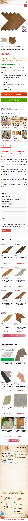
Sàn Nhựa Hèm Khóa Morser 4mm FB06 (21, 363)
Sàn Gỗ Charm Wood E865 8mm (21, 304)
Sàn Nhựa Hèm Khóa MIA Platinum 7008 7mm (20, 431)
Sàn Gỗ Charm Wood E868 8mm (21, 258)
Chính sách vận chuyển (22, 454)
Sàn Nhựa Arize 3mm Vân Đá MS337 (21, 408)
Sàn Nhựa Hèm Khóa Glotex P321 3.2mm (21, 385)
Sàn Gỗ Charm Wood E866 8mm (7, 326)
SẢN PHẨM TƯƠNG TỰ (9, 344)
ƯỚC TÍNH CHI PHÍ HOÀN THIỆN (14, 94)
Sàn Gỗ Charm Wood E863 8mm (7, 304)
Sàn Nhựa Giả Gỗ (18, 109)
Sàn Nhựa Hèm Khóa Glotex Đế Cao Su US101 (7, 385)
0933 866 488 (19, 498)
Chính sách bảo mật (21, 451)
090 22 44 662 (19, 499)
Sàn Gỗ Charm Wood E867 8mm (7, 258)
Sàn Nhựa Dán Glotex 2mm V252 (7, 431)
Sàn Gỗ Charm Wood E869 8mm (7, 281)
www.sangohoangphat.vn (19, 513)
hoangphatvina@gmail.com (19, 504)
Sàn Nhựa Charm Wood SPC (7, 109)
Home (2, 46)
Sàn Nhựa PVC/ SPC (8, 46)
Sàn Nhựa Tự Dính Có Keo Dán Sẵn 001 (7, 408)
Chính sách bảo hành (21, 457)
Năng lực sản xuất (21, 462)
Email (3, 218)
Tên (3, 213)
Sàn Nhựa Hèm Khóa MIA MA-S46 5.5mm (7, 363)
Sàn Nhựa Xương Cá (17, 46)
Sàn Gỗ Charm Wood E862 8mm (21, 281)
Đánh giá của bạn (6, 201)
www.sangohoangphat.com (19, 508)
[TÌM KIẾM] (25, 5)
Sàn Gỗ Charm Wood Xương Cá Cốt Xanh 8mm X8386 (21, 327)
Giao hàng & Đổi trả (21, 459)
